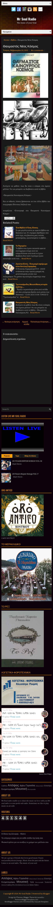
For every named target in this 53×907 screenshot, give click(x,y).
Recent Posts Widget (45, 774)
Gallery (4, 786)
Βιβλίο (13, 40)
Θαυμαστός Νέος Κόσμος (20, 46)
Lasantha (40, 897)
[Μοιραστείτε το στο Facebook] (13, 218)
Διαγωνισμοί (40, 786)
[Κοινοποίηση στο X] (11, 218)
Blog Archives (30, 456)
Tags (17, 456)
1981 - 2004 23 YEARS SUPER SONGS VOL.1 (19, 764)
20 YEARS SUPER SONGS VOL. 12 (27, 461)
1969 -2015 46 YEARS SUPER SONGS (18, 713)
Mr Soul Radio (26, 18)
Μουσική (21, 789)
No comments (37, 50)
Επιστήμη (48, 786)
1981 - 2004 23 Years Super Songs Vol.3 (21, 725)
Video (36, 885)
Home (6, 40)
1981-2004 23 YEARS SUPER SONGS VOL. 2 (21, 738)
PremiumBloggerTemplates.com (26, 900)
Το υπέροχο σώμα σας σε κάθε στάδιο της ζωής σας (22, 838)
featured (48, 882)
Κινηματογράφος (8, 789)
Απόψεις (13, 785)
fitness (3, 885)
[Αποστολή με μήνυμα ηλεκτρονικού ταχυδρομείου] (5, 218)
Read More (8, 240)
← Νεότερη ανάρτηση (11, 322)
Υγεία (32, 882)
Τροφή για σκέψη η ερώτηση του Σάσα (19, 751)
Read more (15, 716)
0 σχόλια (5, 716)
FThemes (19, 897)
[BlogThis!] (8, 218)
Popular (7, 456)
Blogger (46, 894)
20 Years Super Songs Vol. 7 (25, 474)
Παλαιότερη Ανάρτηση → (40, 322)
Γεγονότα (30, 785)
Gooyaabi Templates (41, 902)
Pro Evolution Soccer (20, 885)
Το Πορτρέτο (21, 246)
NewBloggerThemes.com (14, 902)
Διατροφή (41, 879)
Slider (31, 885)
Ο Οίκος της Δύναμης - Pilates (13, 834)
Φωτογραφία (32, 789)
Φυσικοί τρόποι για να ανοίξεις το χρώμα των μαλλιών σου (24, 842)
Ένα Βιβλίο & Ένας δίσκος (27, 228)
